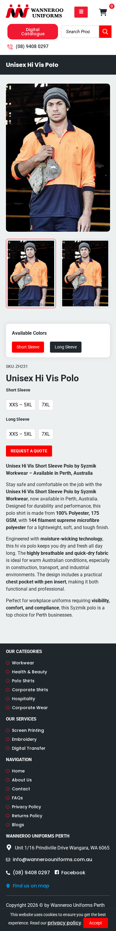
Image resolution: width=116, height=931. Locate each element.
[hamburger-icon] (81, 12)
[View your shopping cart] (103, 12)
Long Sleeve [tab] (66, 347)
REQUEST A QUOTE (29, 450)
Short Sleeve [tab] (28, 347)
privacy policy (64, 922)
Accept (95, 923)
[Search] (105, 31)
